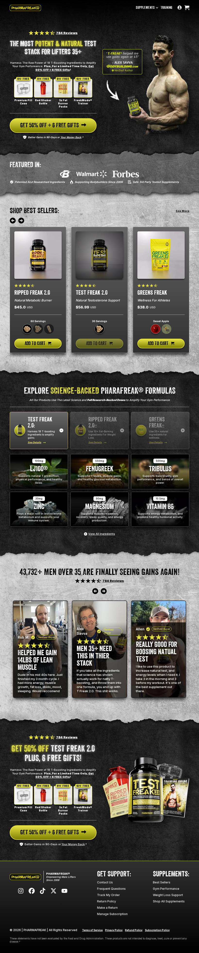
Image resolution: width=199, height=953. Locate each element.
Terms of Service (92, 930)
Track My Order (108, 895)
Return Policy (106, 901)
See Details (34, 442)
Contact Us (105, 882)
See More (182, 211)
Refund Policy (133, 930)
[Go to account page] (179, 8)
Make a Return (107, 907)
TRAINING (166, 7)
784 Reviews (67, 33)
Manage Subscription (112, 914)
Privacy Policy (114, 930)
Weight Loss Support (168, 895)
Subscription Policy (157, 930)
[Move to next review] (21, 221)
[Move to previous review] (13, 221)
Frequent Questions (111, 888)
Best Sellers (161, 882)
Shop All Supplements (169, 901)
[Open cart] (186, 8)
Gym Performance (166, 888)
